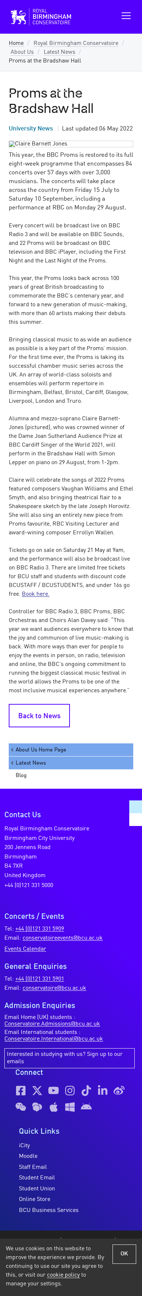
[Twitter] (37, 1090)
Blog (21, 775)
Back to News (39, 716)
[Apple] (53, 1107)
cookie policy (63, 1275)
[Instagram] (69, 1090)
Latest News (59, 52)
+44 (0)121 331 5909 (39, 929)
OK (124, 1254)
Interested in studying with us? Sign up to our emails (65, 1058)
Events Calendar (25, 949)
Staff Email (33, 1167)
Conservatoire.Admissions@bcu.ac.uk (52, 1024)
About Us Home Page (41, 750)
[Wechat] (20, 1107)
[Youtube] (53, 1090)
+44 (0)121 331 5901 (39, 979)
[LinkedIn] (102, 1090)
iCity (24, 1146)
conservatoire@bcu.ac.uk (54, 988)
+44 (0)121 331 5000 (28, 885)
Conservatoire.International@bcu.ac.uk (53, 1039)
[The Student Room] (37, 1107)
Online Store (34, 1199)
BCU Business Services (49, 1210)
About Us (22, 52)
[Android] (86, 1107)
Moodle (28, 1156)
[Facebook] (20, 1090)
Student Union (37, 1189)
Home (16, 43)
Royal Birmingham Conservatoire (75, 43)
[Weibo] (119, 1090)
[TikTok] (86, 1090)
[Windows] (69, 1107)
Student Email (37, 1178)
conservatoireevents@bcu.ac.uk (63, 938)
